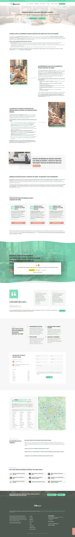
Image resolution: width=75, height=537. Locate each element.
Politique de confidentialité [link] (37, 272)
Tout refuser (38, 270)
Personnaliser (43, 270)
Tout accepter (31, 270)
